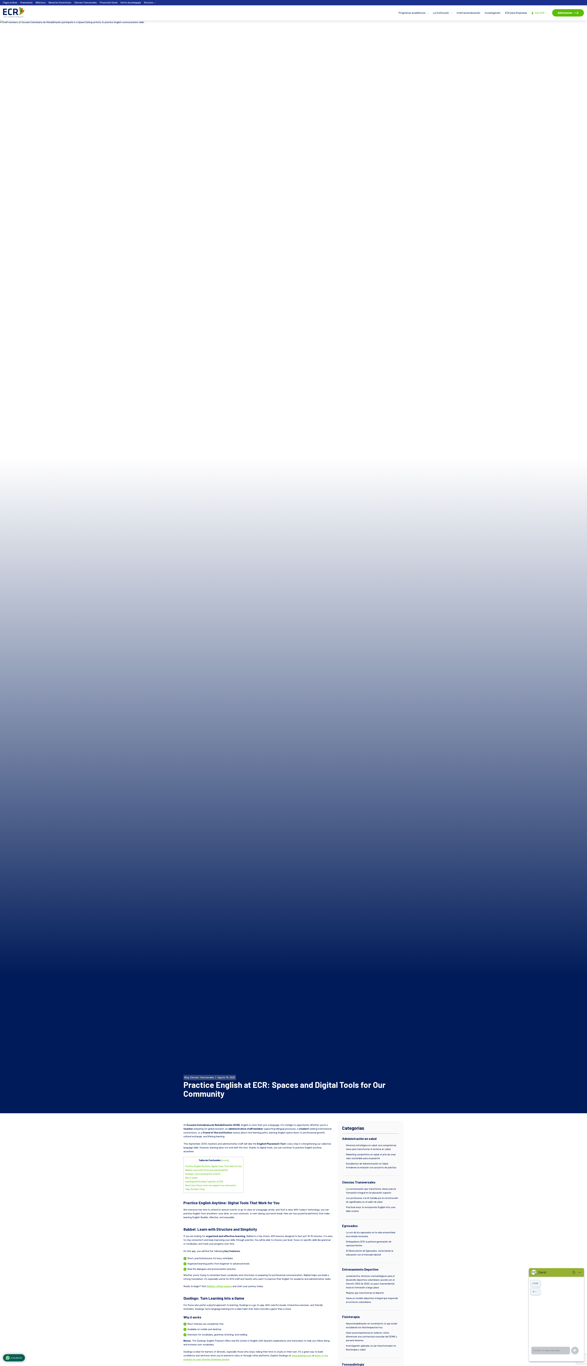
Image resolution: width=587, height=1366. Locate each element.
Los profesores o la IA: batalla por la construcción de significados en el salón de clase (372, 1200)
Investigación (492, 12)
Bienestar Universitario (60, 2)
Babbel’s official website (219, 1286)
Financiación (26, 2)
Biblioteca (41, 2)
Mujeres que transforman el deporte (365, 1293)
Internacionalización (468, 12)
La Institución (441, 12)
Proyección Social (108, 2)
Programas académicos (412, 12)
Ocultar (224, 1160)
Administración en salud (359, 1138)
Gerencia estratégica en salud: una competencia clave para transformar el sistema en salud (371, 1147)
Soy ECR (540, 12)
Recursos (148, 2)
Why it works (191, 1178)
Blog (186, 1077)
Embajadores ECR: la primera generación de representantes (368, 1243)
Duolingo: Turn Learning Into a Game (202, 1174)
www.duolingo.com (302, 1355)
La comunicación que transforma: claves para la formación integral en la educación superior (371, 1191)
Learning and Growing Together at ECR (204, 1181)
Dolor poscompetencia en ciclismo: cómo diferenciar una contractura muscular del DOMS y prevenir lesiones (371, 1336)
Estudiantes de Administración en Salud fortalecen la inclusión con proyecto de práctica (371, 1165)
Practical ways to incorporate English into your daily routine (370, 1209)
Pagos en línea (10, 2)
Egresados (350, 1226)
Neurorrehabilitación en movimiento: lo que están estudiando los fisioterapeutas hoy (371, 1325)
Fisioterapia (351, 1317)
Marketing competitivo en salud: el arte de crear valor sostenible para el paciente (371, 1156)
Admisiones (565, 12)
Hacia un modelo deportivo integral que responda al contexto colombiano (372, 1300)
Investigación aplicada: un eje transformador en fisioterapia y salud (371, 1347)
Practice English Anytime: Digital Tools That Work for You (213, 1166)
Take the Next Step (195, 1189)
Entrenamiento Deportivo (360, 1269)
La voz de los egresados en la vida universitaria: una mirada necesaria (371, 1234)
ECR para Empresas (516, 12)
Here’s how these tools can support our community (210, 1185)
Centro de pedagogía (130, 2)
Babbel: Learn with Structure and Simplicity (206, 1170)
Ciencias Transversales (85, 2)
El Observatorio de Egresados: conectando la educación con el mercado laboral (369, 1252)
